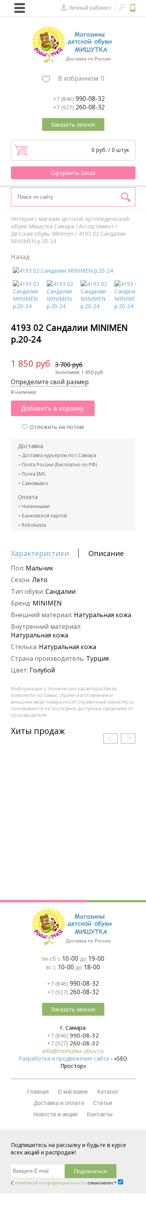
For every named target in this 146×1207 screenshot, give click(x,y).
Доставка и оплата (58, 1102)
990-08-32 (79, 98)
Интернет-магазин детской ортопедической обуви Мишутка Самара (70, 222)
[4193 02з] (62, 306)
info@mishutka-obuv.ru (73, 1051)
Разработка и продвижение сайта (64, 1058)
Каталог (108, 1091)
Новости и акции (55, 1114)
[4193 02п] (96, 306)
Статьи (102, 1102)
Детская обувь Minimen (42, 233)
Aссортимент (96, 226)
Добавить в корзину (52, 408)
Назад (20, 256)
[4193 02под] (28, 306)
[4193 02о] (130, 306)
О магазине (73, 1091)
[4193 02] (63, 270)
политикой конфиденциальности (50, 1183)
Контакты (99, 1114)
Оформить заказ (73, 172)
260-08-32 (79, 107)
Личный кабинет (90, 7)
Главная (38, 1091)
